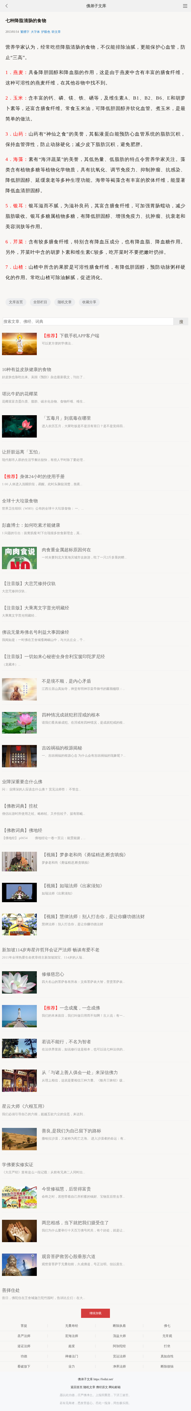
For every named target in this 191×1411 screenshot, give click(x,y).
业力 (71, 1366)
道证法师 (23, 1346)
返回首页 (77, 1387)
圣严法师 (23, 1335)
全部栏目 (40, 302)
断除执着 (119, 1325)
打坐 (167, 1346)
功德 (24, 1356)
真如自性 (167, 1356)
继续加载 (95, 1313)
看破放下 (23, 1366)
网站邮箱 (115, 1387)
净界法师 (119, 1366)
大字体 (35, 32)
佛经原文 (102, 1387)
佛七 (167, 1325)
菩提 (24, 1325)
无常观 (167, 1335)
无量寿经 (71, 1325)
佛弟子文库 (96, 6)
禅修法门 (71, 1356)
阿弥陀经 (119, 1346)
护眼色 (45, 32)
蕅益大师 (119, 1335)
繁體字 (24, 32)
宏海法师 (71, 1335)
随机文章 (65, 302)
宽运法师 (119, 1356)
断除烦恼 (167, 1366)
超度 (71, 1346)
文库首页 (16, 302)
